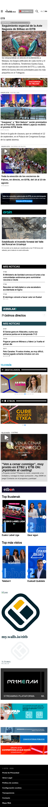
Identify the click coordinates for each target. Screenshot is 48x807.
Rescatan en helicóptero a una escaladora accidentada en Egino (22, 288)
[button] (44, 226)
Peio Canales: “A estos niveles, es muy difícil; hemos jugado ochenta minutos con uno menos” (23, 354)
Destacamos (12, 370)
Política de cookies (10, 783)
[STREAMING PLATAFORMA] (22, 681)
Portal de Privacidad (10, 773)
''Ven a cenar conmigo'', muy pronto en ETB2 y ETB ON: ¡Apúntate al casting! (23, 467)
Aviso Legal (7, 778)
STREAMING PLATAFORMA (19, 696)
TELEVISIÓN (6, 365)
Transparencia (8, 793)
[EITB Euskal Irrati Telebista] (11, 11)
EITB (3, 18)
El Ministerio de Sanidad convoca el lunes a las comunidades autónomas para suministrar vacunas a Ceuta (24, 277)
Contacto (6, 798)
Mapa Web (6, 803)
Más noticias (11, 266)
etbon (11, 401)
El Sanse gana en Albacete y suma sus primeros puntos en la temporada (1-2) (20, 333)
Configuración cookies (12, 788)
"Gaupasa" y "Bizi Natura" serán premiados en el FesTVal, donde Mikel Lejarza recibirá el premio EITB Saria (24, 124)
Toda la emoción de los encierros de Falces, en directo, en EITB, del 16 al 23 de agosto (23, 179)
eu (42, 11)
